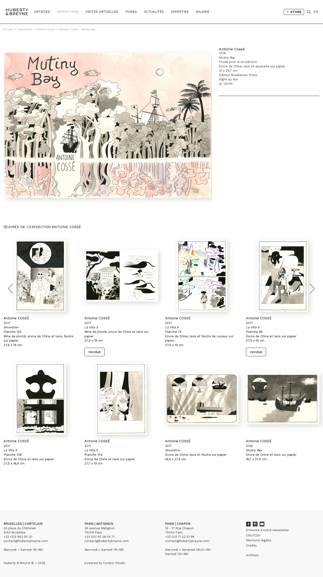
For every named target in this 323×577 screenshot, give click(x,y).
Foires (131, 11)
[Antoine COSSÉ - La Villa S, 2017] (121, 275)
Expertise (180, 11)
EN (316, 11)
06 (25, 488)
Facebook (248, 524)
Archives (252, 555)
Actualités (154, 11)
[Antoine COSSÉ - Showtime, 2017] (40, 275)
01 (7, 488)
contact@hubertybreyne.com (26, 541)
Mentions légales (258, 540)
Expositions (68, 11)
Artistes (42, 11)
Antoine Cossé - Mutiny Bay (77, 29)
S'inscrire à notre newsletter (267, 530)
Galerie (203, 11)
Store (295, 12)
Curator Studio (114, 563)
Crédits (251, 545)
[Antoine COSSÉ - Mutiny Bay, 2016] (283, 398)
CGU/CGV (253, 535)
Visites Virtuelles (102, 11)
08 (35, 488)
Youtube (262, 524)
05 (21, 488)
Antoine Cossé (45, 29)
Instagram (255, 524)
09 (41, 488)
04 (16, 488)
